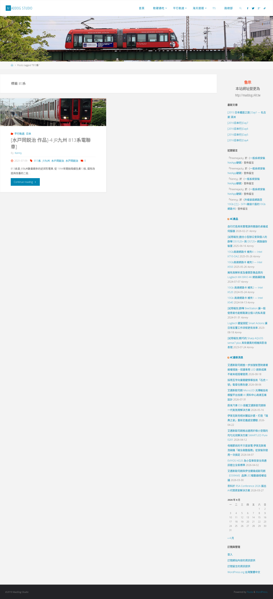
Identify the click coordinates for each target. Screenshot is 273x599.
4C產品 (234, 219)
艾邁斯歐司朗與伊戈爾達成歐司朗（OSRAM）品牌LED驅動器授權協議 (247, 475)
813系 (37, 160)
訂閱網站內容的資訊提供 (241, 560)
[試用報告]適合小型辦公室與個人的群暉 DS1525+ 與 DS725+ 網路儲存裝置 (247, 241)
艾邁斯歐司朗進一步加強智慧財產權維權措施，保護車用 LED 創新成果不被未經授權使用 (248, 369)
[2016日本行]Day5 (238, 134)
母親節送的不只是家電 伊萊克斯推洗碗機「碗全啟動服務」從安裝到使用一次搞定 (248, 450)
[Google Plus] (259, 8)
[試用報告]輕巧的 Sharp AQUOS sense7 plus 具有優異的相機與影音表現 (247, 342)
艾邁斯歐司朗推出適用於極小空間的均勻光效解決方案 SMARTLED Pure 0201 (248, 435)
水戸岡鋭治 (72, 160)
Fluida (249, 591)
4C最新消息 (236, 357)
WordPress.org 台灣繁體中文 (244, 572)
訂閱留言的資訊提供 (239, 566)
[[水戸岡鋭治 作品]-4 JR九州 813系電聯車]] (53, 112)
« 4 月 (231, 538)
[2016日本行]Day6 (238, 128)
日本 (28, 133)
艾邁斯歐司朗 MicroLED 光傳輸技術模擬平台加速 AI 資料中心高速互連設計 (248, 395)
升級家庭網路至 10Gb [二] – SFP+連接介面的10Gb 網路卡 (247, 204)
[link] (240, 8)
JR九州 (46, 160)
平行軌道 (19, 133)
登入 (230, 554)
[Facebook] (247, 8)
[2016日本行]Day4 (238, 140)
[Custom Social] (264, 8)
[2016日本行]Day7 (238, 123)
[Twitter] (253, 8)
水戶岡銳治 (57, 160)
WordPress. (262, 591)
